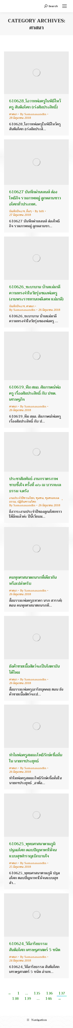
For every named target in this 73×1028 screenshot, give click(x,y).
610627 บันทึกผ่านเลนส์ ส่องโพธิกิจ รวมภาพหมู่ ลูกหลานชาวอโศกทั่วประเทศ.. (35, 198)
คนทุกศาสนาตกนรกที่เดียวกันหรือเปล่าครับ (33, 580)
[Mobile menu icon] (64, 6)
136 (49, 993)
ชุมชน (40, 497)
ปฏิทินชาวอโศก (26, 501)
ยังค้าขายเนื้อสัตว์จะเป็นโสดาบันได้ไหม (34, 669)
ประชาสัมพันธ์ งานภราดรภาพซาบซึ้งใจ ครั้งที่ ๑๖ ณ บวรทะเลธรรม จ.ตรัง (35, 484)
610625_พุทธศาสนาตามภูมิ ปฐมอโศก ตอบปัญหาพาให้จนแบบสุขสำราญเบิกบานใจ (33, 850)
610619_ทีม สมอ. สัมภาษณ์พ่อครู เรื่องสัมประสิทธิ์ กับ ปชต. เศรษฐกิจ (35, 393)
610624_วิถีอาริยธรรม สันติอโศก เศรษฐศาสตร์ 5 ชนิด (34, 946)
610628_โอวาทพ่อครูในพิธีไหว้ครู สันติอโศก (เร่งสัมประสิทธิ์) (35, 104)
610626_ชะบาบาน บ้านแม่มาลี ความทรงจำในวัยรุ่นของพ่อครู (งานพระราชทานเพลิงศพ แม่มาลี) (36, 293)
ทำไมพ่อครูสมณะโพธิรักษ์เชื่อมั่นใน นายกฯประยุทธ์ (35, 758)
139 (27, 998)
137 (61, 993)
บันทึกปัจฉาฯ (17, 211)
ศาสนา (13, 114)
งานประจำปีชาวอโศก (21, 497)
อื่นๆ (29, 211)
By (33, 114)
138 (15, 998)
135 (37, 993)
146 (48, 998)
